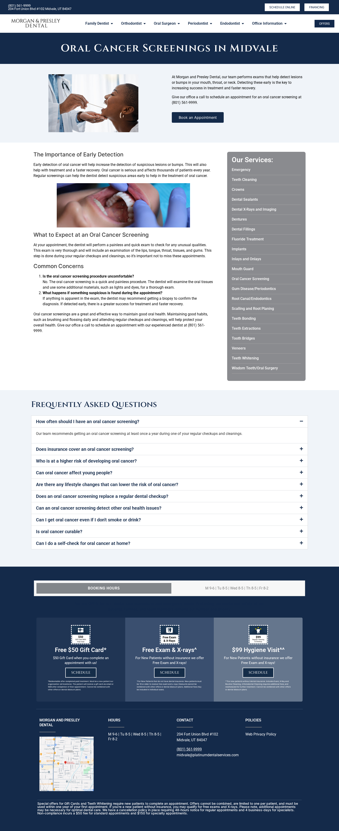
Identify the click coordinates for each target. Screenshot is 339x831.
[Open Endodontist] (243, 23)
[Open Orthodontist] (144, 23)
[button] (169, 421)
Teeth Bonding (244, 318)
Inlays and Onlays (246, 259)
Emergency (241, 169)
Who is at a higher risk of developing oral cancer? (86, 461)
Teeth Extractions (246, 328)
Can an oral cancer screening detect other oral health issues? (98, 508)
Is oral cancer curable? (59, 531)
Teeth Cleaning (244, 179)
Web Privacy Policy (260, 734)
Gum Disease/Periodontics (254, 289)
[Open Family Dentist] (112, 23)
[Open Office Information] (285, 23)
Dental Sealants (245, 199)
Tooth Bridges (243, 338)
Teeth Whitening (245, 358)
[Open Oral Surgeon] (179, 23)
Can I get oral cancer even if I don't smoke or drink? (88, 520)
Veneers (239, 348)
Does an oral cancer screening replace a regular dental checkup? (102, 496)
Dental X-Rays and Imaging (254, 209)
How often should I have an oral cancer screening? (87, 421)
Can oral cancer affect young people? (74, 472)
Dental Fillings (243, 229)
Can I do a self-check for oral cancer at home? (83, 543)
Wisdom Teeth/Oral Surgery (255, 368)
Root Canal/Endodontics (251, 298)
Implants (239, 249)
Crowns (238, 189)
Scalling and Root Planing (253, 308)
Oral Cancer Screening (250, 279)
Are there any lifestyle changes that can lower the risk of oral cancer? (107, 484)
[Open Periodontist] (211, 23)
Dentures (239, 219)
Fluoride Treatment (248, 239)
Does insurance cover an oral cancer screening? (85, 449)
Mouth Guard (242, 269)
